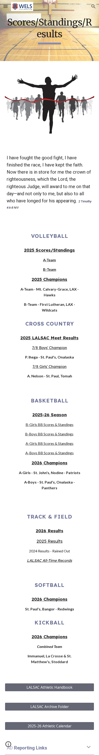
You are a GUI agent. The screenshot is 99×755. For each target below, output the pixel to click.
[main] (49, 30)
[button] (5, 6)
